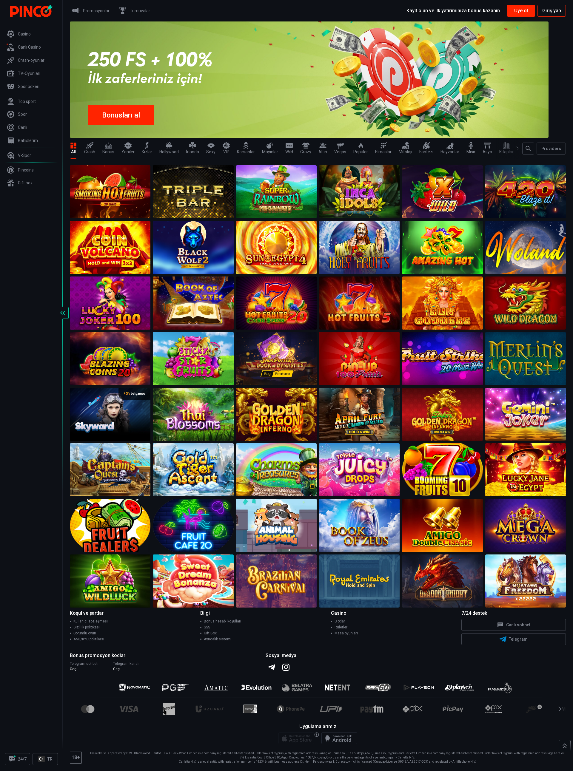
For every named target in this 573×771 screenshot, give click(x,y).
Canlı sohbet (518, 624)
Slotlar (340, 621)
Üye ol (521, 10)
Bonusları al (121, 115)
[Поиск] (528, 148)
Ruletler (341, 627)
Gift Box (210, 633)
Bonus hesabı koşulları (222, 621)
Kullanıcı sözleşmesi (90, 621)
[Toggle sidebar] (63, 313)
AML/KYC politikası (88, 639)
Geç (73, 669)
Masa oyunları (346, 633)
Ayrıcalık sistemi (217, 639)
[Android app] (339, 738)
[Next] (515, 148)
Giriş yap (551, 10)
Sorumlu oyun (84, 633)
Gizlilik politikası (86, 627)
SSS (207, 627)
